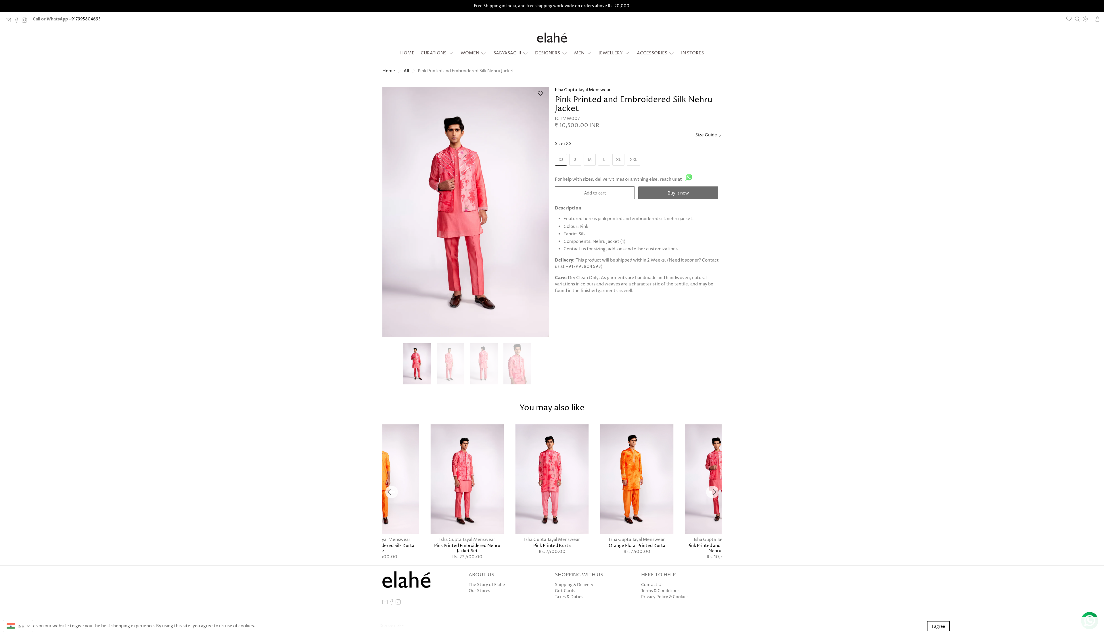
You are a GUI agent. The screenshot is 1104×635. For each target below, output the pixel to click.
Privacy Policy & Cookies (665, 597)
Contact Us (652, 585)
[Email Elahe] (10, 21)
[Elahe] (552, 37)
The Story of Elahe (487, 585)
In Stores (692, 53)
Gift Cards (565, 591)
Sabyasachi (507, 53)
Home (407, 53)
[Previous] (391, 492)
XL (618, 159)
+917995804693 (85, 19)
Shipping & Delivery (574, 585)
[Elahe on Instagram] (26, 21)
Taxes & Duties (569, 597)
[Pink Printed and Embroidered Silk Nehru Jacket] (465, 212)
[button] (540, 96)
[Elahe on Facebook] (18, 21)
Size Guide (706, 135)
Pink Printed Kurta (552, 545)
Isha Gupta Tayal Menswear (583, 90)
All (406, 71)
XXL (633, 159)
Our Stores (479, 591)
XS (561, 159)
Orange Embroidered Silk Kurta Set (382, 548)
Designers (547, 53)
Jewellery (611, 53)
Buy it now (678, 193)
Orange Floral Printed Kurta (637, 545)
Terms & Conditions (660, 591)
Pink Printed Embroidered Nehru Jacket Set (467, 548)
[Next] (712, 492)
